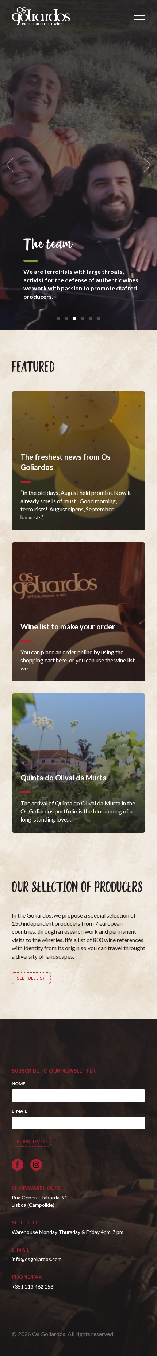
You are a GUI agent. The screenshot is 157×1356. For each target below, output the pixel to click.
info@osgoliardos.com (37, 1259)
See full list (31, 978)
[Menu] (139, 15)
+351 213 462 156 (32, 1286)
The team (47, 245)
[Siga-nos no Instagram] (36, 1165)
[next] (145, 165)
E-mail (19, 1111)
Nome (18, 1083)
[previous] (12, 165)
